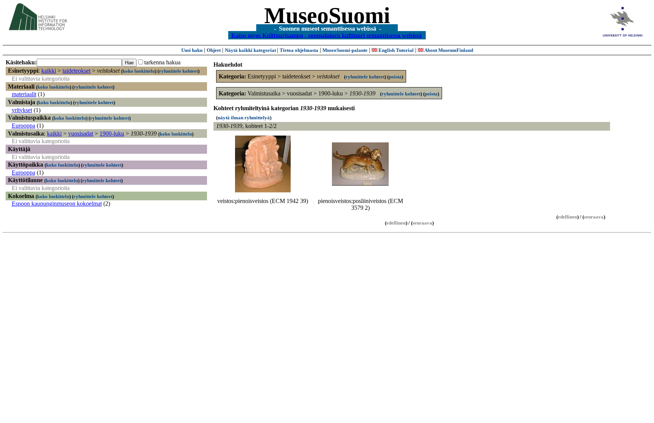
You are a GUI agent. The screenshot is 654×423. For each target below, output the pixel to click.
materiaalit (24, 94)
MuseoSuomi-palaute (344, 50)
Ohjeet (214, 50)
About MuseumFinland (448, 50)
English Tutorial (395, 50)
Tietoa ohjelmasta (299, 50)
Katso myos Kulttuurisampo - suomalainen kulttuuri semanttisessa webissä (326, 35)
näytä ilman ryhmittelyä (244, 117)
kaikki (48, 70)
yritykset (22, 110)
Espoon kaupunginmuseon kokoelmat (57, 203)
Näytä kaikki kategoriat (251, 50)
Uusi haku (191, 50)
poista (395, 77)
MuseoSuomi (327, 15)
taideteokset (76, 70)
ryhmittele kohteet (178, 71)
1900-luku (112, 133)
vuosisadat (80, 133)
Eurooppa (23, 125)
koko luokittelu (139, 71)
